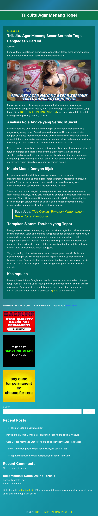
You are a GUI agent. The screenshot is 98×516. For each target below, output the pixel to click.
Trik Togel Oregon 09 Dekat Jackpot (24, 428)
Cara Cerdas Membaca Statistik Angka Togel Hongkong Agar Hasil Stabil (43, 442)
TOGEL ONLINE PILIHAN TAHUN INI (53, 512)
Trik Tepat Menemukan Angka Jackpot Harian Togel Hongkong (38, 455)
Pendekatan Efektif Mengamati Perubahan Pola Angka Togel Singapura (42, 435)
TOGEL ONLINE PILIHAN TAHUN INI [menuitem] (38, 112)
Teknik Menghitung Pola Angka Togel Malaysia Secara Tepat (37, 448)
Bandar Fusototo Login (14, 480)
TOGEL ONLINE (13, 31)
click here (71, 305)
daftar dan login (26, 490)
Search (6, 407)
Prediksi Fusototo (12, 483)
